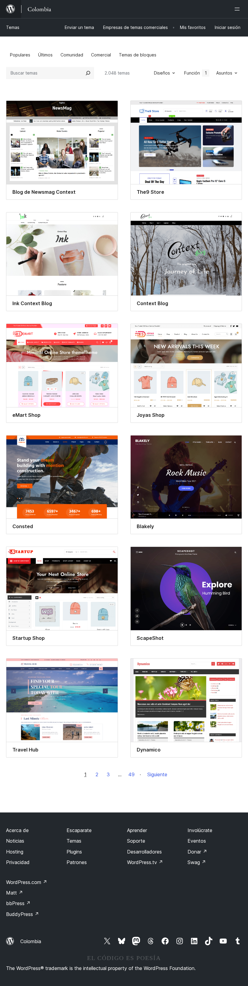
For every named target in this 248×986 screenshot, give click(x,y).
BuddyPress (22, 914)
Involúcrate (200, 830)
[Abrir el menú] (238, 9)
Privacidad (18, 862)
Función (195, 72)
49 (131, 774)
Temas (12, 27)
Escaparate (79, 830)
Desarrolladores (144, 852)
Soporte (136, 841)
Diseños (162, 72)
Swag (197, 862)
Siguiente (157, 774)
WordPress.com (26, 882)
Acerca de (17, 830)
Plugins (74, 852)
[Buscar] (88, 73)
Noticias (15, 841)
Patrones (77, 862)
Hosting (14, 852)
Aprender (137, 830)
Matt (14, 893)
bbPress (18, 903)
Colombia (30, 941)
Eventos (197, 841)
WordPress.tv (145, 862)
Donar (197, 852)
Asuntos (224, 72)
